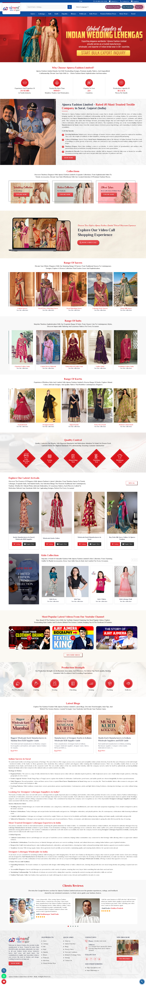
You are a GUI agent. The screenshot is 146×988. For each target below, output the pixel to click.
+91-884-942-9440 (101, 1)
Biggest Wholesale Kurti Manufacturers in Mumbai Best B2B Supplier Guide (28, 739)
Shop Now (138, 7)
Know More (68, 158)
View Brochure (124, 959)
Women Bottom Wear (108, 14)
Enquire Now (30, 544)
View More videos (73, 655)
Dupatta (64, 14)
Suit (49, 14)
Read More (14, 750)
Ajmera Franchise (113, 7)
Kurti (56, 14)
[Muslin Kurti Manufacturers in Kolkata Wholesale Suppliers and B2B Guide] (116, 725)
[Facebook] (91, 959)
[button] (68, 926)
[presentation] (132, 560)
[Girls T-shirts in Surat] (101, 581)
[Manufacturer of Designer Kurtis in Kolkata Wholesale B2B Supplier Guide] (73, 725)
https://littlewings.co (93, 970)
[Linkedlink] (99, 959)
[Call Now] (142, 981)
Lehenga (41, 14)
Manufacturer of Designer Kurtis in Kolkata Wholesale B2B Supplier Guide (72, 739)
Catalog (17, 544)
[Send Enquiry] (3, 981)
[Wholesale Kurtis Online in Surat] (56, 513)
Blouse (73, 14)
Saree (33, 14)
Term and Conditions (71, 952)
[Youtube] (87, 959)
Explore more (21, 194)
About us (67, 941)
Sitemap (67, 957)
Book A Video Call (89, 242)
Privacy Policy (69, 949)
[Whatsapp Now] (3, 976)
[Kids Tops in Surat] (77, 581)
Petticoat (82, 14)
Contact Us (125, 1)
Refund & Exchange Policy (73, 955)
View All (131, 483)
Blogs (66, 946)
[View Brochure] (128, 947)
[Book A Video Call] (3, 970)
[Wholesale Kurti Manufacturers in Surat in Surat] (89, 513)
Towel (133, 14)
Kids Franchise (127, 7)
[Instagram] (95, 959)
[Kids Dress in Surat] (53, 581)
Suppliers (136, 1)
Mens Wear (123, 14)
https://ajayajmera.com (94, 967)
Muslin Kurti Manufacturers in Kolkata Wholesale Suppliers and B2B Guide (114, 739)
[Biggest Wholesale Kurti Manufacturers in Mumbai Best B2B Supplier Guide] (29, 725)
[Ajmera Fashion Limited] (11, 8)
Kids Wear (93, 14)
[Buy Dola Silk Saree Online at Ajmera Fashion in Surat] (122, 513)
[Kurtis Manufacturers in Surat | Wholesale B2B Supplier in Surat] (24, 513)
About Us (114, 1)
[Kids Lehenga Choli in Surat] (125, 581)
